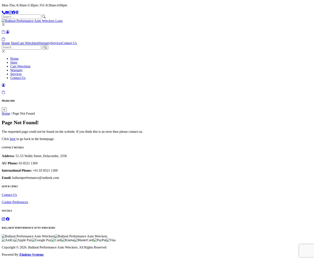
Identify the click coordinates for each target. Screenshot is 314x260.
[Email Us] (7, 12)
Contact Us (69, 43)
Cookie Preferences (15, 202)
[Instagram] (10, 12)
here (13, 139)
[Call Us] (3, 12)
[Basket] (3, 39)
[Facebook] (13, 12)
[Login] (7, 32)
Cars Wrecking (28, 43)
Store (14, 43)
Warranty (44, 43)
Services (56, 43)
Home (6, 43)
